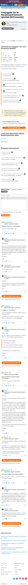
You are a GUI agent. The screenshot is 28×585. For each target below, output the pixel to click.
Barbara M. (7, 222)
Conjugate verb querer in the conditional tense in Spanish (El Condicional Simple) (12, 548)
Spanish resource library (6, 571)
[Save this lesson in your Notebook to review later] (8, 28)
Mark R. (6, 437)
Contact (16, 574)
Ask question (5, 215)
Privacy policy (4, 584)
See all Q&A (4, 191)
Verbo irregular (4, 141)
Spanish (3, 7)
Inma (5, 238)
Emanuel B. (7, 306)
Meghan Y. (7, 509)
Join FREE (20, 4)
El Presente (24, 64)
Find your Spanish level (14, 127)
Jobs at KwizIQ (18, 569)
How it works (4, 563)
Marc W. (6, 372)
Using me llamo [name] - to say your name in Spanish (13, 540)
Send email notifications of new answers (11, 212)
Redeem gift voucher (19, 563)
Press (16, 571)
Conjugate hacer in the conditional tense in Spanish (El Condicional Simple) (13, 552)
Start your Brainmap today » (15, 115)
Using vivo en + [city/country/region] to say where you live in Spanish (14, 537)
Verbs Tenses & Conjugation (17, 7)
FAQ (2, 565)
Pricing (2, 569)
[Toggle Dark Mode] (15, 5)
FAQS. (9, 254)
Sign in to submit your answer (11, 296)
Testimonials (3, 567)
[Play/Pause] (13, 74)
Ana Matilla (24, 22)
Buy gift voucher (4, 574)
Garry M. (6, 265)
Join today (17, 299)
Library (8, 7)
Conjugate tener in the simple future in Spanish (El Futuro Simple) (12, 544)
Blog (16, 567)
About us (17, 565)
